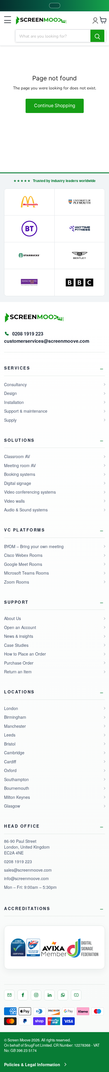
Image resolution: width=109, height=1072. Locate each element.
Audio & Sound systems (26, 510)
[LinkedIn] (49, 995)
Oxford (10, 770)
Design (10, 393)
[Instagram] (36, 995)
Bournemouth (16, 788)
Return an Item (18, 671)
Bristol (9, 744)
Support (16, 602)
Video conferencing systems (30, 492)
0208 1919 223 (18, 861)
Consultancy (15, 384)
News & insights (18, 636)
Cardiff (10, 761)
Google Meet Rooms (23, 564)
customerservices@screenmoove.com (46, 341)
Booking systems (19, 474)
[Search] (97, 36)
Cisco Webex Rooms (23, 555)
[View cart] (103, 20)
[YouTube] (76, 995)
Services (17, 368)
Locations (19, 692)
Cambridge (14, 752)
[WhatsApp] (63, 995)
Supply (10, 420)
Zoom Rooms (16, 582)
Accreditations (27, 908)
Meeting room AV (20, 465)
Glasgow (12, 806)
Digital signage (17, 483)
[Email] (9, 995)
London (11, 708)
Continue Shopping (54, 105)
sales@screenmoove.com (28, 870)
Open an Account (20, 627)
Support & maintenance (25, 411)
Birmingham (15, 717)
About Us (12, 618)
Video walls (14, 501)
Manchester (15, 726)
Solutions (19, 440)
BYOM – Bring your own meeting (34, 546)
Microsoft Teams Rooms (26, 573)
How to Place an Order (25, 654)
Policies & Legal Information (32, 1064)
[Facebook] (22, 995)
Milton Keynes (17, 797)
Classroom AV (17, 456)
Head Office (22, 826)
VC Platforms (24, 530)
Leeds (9, 735)
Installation (14, 402)
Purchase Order (18, 663)
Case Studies (16, 645)
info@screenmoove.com (26, 878)
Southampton (16, 779)
